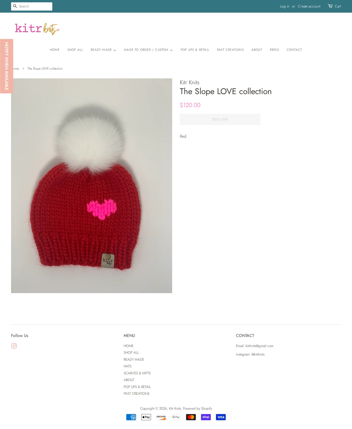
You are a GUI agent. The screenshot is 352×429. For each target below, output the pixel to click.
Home (15, 68)
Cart (338, 6)
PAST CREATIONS (136, 393)
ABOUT (129, 379)
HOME (128, 345)
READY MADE (134, 359)
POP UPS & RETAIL (137, 386)
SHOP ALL (131, 352)
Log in (284, 6)
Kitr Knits (175, 408)
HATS (127, 366)
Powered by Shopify (197, 408)
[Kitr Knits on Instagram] (14, 347)
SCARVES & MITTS (137, 373)
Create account (309, 6)
